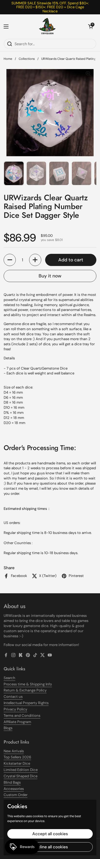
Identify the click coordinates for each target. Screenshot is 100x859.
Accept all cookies (50, 833)
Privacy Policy (15, 709)
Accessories (14, 788)
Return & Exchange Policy (25, 690)
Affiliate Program (17, 721)
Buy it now (50, 276)
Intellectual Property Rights (26, 702)
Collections (27, 59)
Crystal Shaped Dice (20, 776)
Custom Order (15, 794)
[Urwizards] (47, 26)
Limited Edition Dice (21, 769)
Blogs (8, 728)
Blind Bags (12, 782)
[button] (90, 26)
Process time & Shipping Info (28, 684)
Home (8, 59)
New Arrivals (14, 751)
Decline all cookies (50, 847)
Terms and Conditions (22, 715)
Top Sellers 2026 (17, 757)
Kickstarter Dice (17, 763)
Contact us (13, 696)
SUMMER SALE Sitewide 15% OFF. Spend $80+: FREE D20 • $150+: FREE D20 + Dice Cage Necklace (50, 7)
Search (9, 677)
